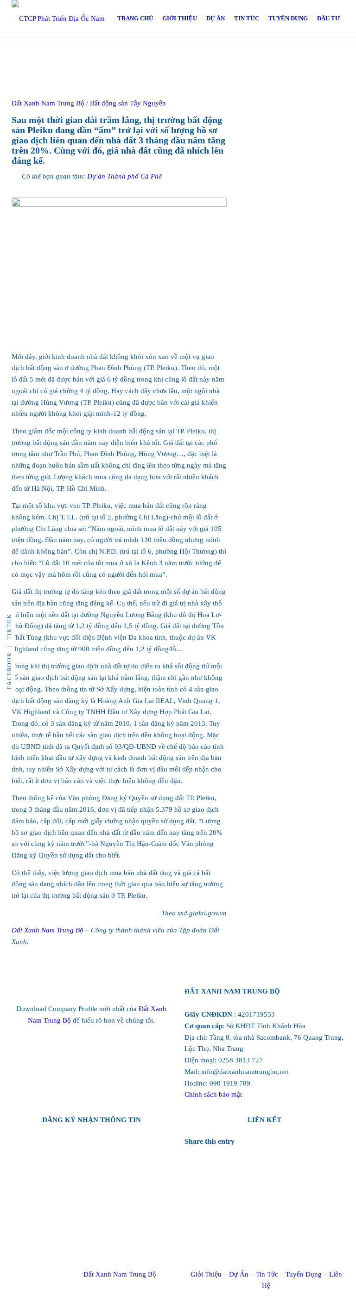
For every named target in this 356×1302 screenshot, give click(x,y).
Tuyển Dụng (304, 1274)
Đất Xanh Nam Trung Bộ (47, 930)
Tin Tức (267, 1274)
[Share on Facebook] (197, 1152)
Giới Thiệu (206, 1274)
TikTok (9, 626)
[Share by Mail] (197, 1166)
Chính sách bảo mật (213, 1094)
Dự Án (238, 1274)
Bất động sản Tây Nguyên (128, 103)
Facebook (9, 670)
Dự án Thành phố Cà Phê (124, 176)
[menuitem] (135, 18)
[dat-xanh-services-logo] (67, 18)
